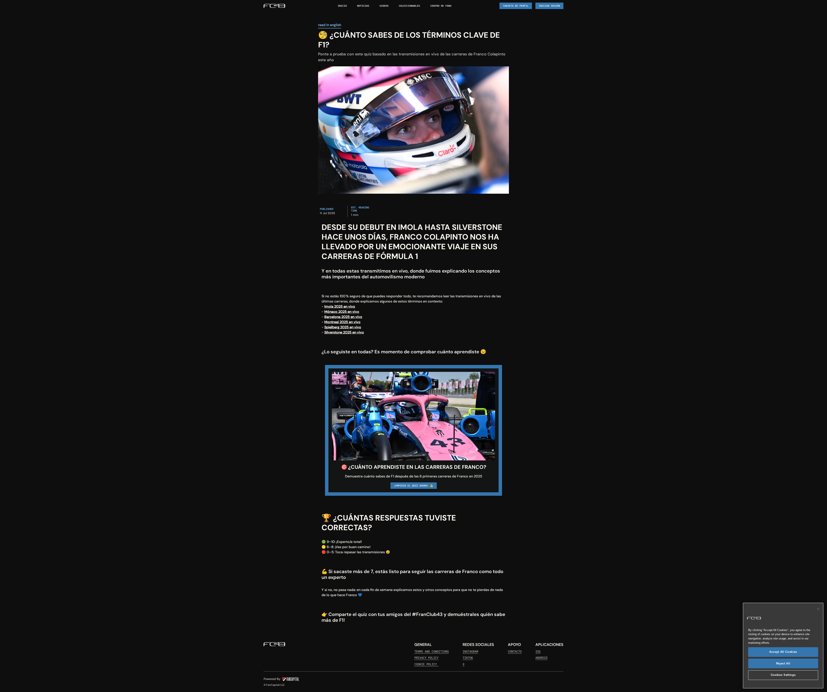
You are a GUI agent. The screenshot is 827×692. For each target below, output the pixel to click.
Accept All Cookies (783, 651)
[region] (783, 646)
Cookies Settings (783, 675)
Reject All (783, 663)
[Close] (818, 609)
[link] (274, 6)
